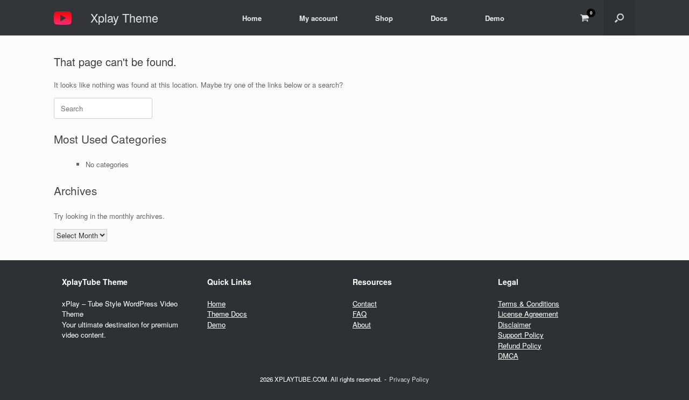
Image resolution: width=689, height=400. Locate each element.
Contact (365, 303)
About (362, 324)
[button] (619, 17)
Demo (494, 18)
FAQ (360, 314)
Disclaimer (514, 324)
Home (252, 18)
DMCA (508, 356)
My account (318, 18)
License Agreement (528, 314)
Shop (384, 18)
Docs (439, 18)
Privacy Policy (409, 379)
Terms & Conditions (528, 303)
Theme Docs (227, 314)
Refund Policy (520, 345)
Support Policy (521, 335)
